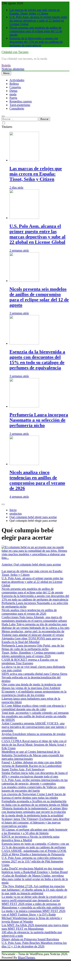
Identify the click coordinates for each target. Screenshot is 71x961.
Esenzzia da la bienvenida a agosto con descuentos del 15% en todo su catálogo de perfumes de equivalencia (36, 42)
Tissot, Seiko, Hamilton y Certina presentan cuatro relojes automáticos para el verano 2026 (33, 654)
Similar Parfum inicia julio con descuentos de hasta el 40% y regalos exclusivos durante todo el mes (35, 774)
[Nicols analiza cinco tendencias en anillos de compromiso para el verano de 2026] (24, 464)
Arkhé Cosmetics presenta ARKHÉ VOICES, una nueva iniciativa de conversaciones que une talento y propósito (34, 727)
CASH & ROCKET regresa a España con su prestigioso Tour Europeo (30, 661)
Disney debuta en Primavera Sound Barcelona (30, 939)
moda (12, 94)
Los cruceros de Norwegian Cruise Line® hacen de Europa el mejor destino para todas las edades (34, 795)
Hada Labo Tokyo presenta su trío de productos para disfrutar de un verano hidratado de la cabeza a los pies (35, 626)
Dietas (13, 90)
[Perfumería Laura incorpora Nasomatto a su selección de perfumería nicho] (24, 406)
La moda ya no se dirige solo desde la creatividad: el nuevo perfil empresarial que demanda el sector (34, 898)
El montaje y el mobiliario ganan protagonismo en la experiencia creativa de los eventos (34, 693)
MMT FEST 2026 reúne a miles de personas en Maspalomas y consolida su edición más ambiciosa (33, 905)
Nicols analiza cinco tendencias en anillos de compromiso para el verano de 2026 (37, 480)
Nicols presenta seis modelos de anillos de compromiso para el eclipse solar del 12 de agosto (35, 31)
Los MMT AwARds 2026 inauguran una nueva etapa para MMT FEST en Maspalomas (35, 926)
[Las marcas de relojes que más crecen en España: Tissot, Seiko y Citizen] (24, 160)
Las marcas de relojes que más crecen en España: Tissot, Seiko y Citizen (34, 11)
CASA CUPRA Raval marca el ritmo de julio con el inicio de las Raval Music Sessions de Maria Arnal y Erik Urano (34, 744)
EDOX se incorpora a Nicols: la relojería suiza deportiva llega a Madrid (30, 838)
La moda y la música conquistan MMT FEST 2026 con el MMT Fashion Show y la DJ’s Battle (33, 912)
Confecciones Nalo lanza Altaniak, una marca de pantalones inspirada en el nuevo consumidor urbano (34, 618)
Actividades (16, 80)
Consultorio (16, 108)
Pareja (13, 98)
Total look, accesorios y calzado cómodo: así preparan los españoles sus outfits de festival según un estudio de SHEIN (35, 716)
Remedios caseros (20, 101)
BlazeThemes (26, 957)
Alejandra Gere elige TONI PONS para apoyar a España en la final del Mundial (32, 640)
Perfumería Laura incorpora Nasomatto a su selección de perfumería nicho (38, 420)
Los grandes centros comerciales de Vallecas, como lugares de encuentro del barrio (33, 788)
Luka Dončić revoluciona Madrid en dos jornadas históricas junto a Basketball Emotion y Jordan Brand (35, 870)
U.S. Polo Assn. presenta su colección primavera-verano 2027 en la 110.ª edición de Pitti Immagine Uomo (32, 861)
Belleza (14, 83)
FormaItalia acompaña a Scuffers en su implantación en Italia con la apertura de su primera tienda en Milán (35, 803)
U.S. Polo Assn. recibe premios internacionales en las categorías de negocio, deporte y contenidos (35, 781)
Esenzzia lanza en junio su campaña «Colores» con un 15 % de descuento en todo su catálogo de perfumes (35, 845)
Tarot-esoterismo (19, 105)
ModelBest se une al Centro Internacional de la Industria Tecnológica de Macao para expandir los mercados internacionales (33, 755)
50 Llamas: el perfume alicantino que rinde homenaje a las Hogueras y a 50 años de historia (34, 831)
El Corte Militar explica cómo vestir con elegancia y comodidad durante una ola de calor (34, 707)
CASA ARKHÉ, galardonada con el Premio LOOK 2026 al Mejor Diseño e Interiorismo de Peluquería (34, 852)
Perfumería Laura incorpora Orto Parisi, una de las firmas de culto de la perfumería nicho (33, 647)
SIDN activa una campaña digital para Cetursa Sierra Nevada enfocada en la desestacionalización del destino (34, 677)
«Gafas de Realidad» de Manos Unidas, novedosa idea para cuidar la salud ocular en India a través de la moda (35, 879)
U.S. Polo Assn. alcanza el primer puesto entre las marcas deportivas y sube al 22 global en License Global (38, 20)
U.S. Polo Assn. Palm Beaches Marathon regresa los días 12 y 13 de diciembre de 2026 (34, 944)
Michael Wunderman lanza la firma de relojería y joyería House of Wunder (32, 919)
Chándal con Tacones (15, 52)
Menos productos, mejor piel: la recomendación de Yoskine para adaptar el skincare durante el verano (33, 633)
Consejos (15, 87)
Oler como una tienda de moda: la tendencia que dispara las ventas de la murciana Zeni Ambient (32, 686)
